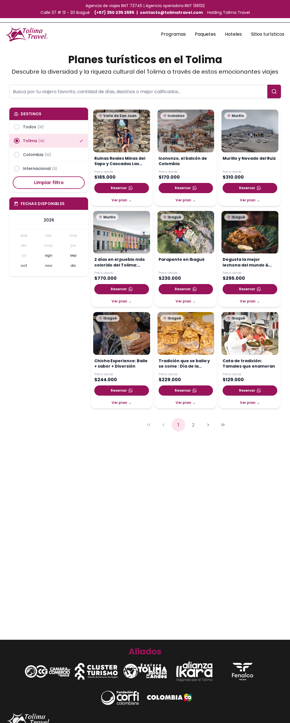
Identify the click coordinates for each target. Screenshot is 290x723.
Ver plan (122, 200)
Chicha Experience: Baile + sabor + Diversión (121, 363)
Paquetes (205, 34)
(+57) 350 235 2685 (114, 12)
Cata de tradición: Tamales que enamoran (249, 363)
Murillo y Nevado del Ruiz (249, 158)
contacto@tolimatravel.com (171, 12)
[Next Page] (208, 425)
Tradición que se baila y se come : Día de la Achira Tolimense (184, 364)
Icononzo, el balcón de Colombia (183, 161)
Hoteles (233, 34)
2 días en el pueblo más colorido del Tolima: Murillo (119, 262)
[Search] (274, 91)
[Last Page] (223, 425)
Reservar (119, 187)
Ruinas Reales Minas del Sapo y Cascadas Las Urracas (119, 161)
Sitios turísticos (267, 34)
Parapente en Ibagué (181, 259)
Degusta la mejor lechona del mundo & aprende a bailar (246, 262)
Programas (173, 34)
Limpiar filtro (49, 182)
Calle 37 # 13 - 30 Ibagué (65, 12)
